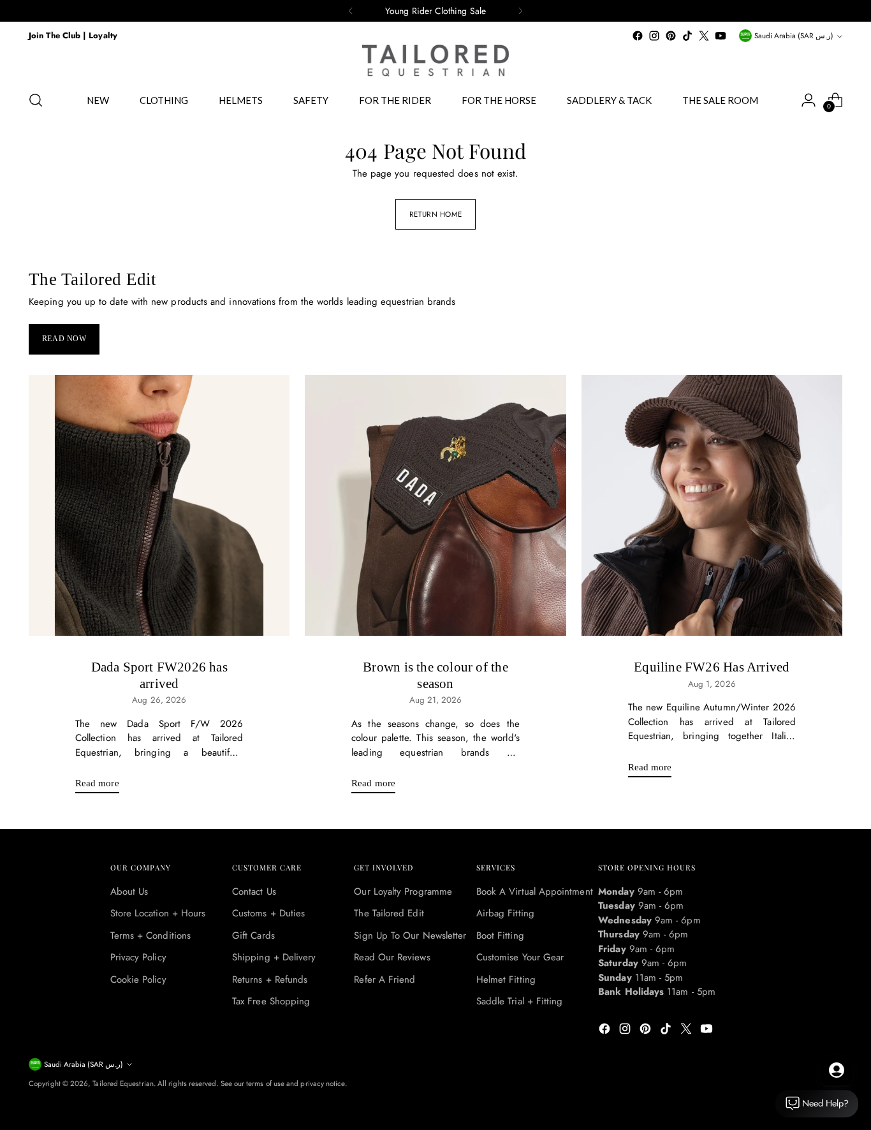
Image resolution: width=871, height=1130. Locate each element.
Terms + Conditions (150, 935)
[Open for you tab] (836, 1070)
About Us (129, 891)
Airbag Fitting (505, 913)
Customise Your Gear (520, 957)
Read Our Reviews (392, 957)
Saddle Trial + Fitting (519, 1001)
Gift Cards (253, 935)
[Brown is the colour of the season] (435, 505)
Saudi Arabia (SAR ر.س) (793, 36)
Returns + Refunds (269, 979)
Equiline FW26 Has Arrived (711, 667)
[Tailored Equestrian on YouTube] (720, 35)
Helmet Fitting (506, 979)
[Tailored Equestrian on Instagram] (654, 35)
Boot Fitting (500, 935)
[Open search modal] (35, 100)
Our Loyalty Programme (403, 891)
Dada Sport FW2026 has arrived (159, 675)
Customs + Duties (268, 913)
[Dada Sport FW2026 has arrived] (159, 505)
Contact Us (254, 891)
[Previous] (351, 11)
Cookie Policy (138, 979)
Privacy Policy (138, 957)
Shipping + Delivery (274, 957)
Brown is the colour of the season (435, 675)
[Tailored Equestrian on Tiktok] (687, 35)
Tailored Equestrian (122, 1083)
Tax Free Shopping (271, 1001)
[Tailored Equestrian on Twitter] (704, 35)
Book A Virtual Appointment (534, 891)
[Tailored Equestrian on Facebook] (637, 35)
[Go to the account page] (808, 100)
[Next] (520, 11)
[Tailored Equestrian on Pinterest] (671, 35)
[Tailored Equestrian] (435, 61)
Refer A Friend (384, 979)
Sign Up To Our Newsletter (410, 935)
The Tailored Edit (388, 913)
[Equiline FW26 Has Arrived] (712, 505)
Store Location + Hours (158, 913)
